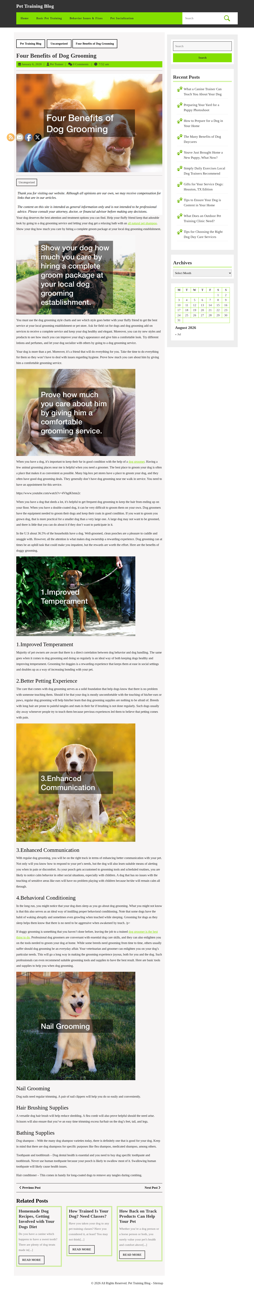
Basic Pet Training (49, 18)
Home (25, 18)
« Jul (178, 334)
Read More (83, 1251)
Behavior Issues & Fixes (86, 18)
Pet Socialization (122, 18)
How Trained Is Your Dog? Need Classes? (89, 1214)
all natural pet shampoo (142, 223)
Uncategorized (59, 43)
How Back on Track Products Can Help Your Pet (138, 1216)
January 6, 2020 (32, 64)
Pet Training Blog (35, 6)
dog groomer (136, 461)
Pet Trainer (56, 64)
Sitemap (158, 1283)
